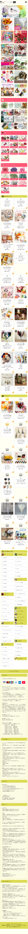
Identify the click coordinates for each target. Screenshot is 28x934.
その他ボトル (19, 597)
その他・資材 (19, 658)
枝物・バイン (5, 637)
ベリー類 (5, 651)
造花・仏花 (19, 614)
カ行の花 (5, 561)
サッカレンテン (19, 557)
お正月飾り (19, 655)
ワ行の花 (5, 590)
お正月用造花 (19, 644)
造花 (5, 554)
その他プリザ (5, 619)
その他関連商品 (19, 604)
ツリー (18, 637)
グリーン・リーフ (6, 612)
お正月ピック (19, 651)
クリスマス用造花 (20, 626)
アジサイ (5, 601)
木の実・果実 (5, 633)
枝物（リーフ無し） (7, 658)
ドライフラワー (6, 626)
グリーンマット (6, 662)
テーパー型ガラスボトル (21, 593)
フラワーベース (20, 620)
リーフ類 (5, 647)
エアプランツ (19, 561)
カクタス (18, 572)
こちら (17, 696)
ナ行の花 (5, 572)
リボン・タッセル (20, 617)
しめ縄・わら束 (19, 647)
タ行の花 (5, 568)
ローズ (4, 597)
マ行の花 (5, 579)
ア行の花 (5, 557)
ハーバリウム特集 (20, 582)
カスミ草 (5, 608)
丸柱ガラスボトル (20, 586)
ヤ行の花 (5, 583)
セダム (18, 568)
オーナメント (19, 630)
